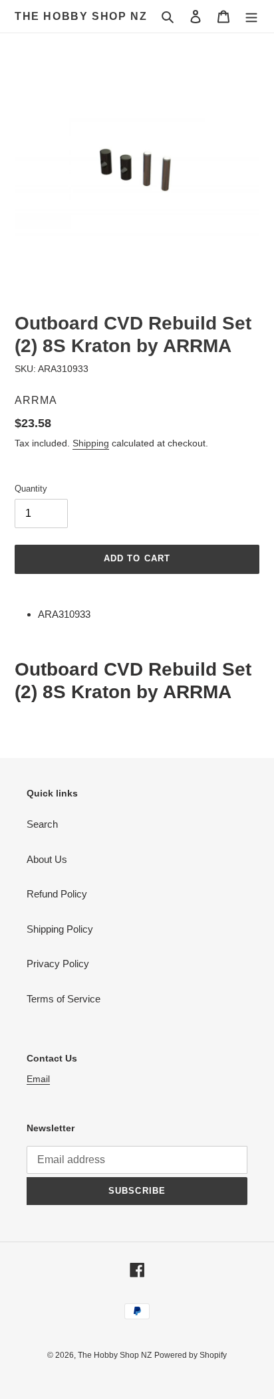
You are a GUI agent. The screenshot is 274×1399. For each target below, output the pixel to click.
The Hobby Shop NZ (81, 16)
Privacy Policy (58, 963)
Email (38, 1078)
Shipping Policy (60, 929)
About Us (47, 859)
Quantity (31, 489)
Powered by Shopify (190, 1355)
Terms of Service (63, 998)
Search (42, 824)
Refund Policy (57, 893)
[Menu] (251, 16)
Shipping (90, 443)
